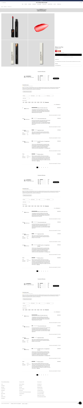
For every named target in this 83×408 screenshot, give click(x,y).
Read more (56, 63)
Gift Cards (20, 387)
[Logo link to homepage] (41, 3)
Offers (2, 395)
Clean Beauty (3, 385)
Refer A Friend (3, 393)
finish (41, 102)
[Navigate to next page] (48, 167)
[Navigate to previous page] (35, 167)
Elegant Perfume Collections (40, 395)
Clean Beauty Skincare (40, 390)
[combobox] (11, 2)
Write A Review (56, 78)
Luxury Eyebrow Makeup (40, 393)
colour (32, 102)
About (2, 384)
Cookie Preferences (21, 393)
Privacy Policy (21, 390)
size (23, 102)
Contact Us (20, 395)
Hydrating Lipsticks (39, 387)
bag (43, 102)
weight (29, 102)
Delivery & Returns (21, 384)
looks (35, 102)
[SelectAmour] (60, 51)
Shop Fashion (3, 398)
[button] (81, 2)
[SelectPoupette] (58, 51)
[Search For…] (2, 3)
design (38, 102)
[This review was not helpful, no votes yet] (59, 115)
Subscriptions (3, 390)
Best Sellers (2, 387)
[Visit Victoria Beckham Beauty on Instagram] (77, 403)
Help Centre (20, 385)
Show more (47, 102)
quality (26, 102)
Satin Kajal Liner (39, 384)
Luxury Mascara (39, 385)
